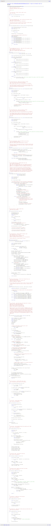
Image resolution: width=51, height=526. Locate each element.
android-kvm (9, 3)
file (22, 6)
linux (12, 3)
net (34, 3)
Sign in (49, 1)
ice (41, 3)
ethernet (36, 3)
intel (39, 3)
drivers (32, 3)
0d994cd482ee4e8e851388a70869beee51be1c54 (21, 3)
